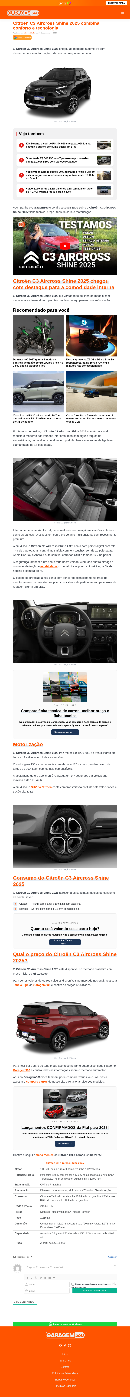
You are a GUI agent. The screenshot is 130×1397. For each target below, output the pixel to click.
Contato (65, 1367)
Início (65, 1354)
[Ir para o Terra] (65, 3)
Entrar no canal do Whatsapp (67, 1324)
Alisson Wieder (29, 33)
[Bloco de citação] (54, 1277)
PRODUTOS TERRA (116, 3)
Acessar (112, 1257)
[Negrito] (27, 1277)
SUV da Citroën (41, 787)
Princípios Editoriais (65, 1386)
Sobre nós (65, 1360)
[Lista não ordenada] (49, 1277)
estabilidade (48, 566)
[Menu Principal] (122, 13)
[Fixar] (41, 1277)
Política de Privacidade (65, 1373)
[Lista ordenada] (45, 1277)
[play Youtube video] (65, 246)
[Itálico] (32, 1277)
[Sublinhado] (36, 1277)
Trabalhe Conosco (65, 1379)
